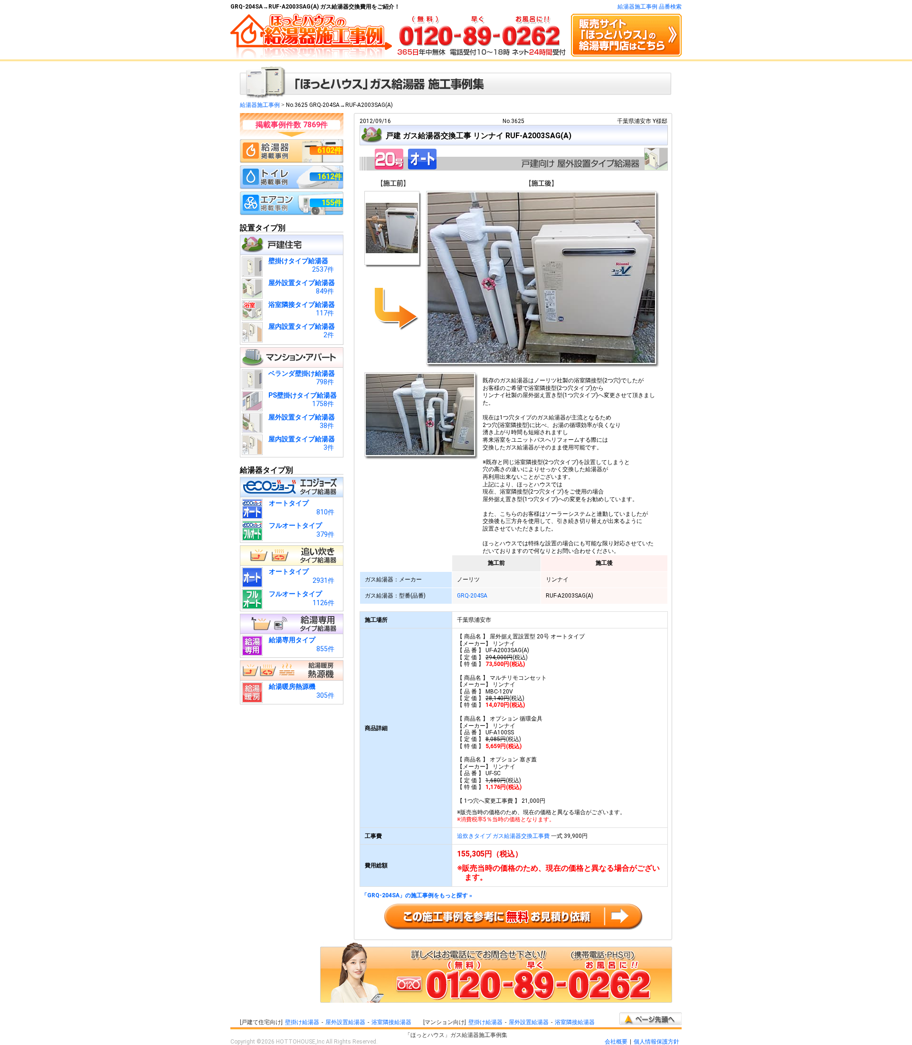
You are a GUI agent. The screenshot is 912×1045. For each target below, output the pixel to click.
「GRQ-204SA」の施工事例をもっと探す (416, 896)
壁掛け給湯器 (302, 1022)
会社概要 (616, 1041)
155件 (332, 202)
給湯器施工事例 (260, 105)
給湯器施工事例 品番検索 (650, 6)
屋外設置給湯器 (345, 1022)
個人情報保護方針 (656, 1041)
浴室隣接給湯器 (391, 1022)
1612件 (329, 176)
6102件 (329, 150)
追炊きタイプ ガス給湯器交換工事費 (503, 836)
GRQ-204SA (472, 595)
